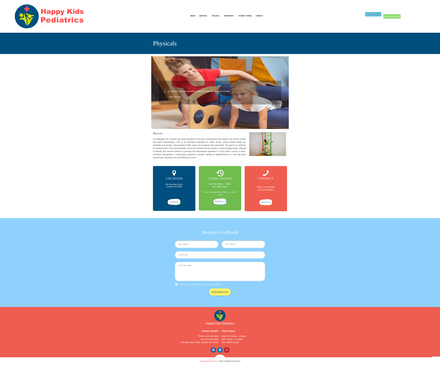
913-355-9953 (211, 336)
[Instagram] (226, 350)
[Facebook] (213, 350)
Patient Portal (245, 16)
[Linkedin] (220, 350)
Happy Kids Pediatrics (208, 361)
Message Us (220, 201)
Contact (259, 16)
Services (203, 16)
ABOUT (193, 16)
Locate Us (174, 202)
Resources (229, 16)
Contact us (266, 202)
